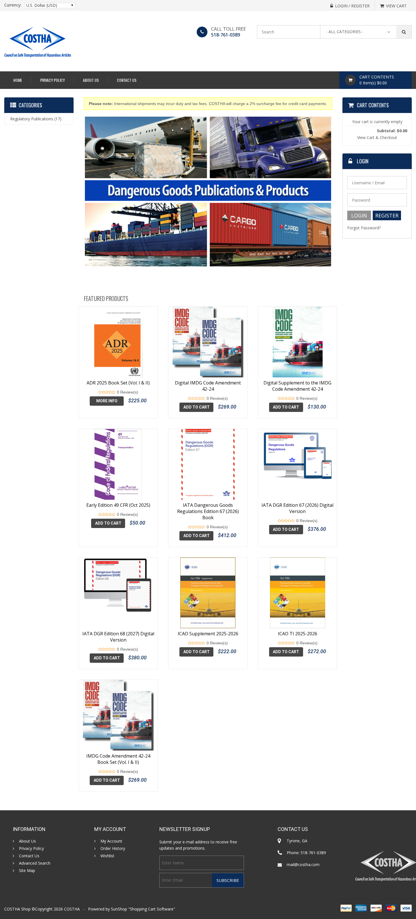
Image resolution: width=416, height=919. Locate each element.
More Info (106, 401)
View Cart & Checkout (377, 137)
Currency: (12, 5)
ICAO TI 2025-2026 (297, 634)
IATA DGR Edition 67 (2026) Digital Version (297, 508)
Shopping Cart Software (151, 909)
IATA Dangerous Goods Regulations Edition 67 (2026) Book (208, 511)
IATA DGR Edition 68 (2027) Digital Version (118, 637)
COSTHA (72, 909)
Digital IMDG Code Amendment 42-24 (208, 386)
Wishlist (107, 856)
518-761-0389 (225, 35)
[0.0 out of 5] (100, 392)
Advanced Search (34, 863)
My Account (111, 841)
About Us (91, 80)
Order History (112, 848)
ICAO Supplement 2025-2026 (208, 634)
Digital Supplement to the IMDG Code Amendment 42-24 (297, 386)
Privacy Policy (52, 80)
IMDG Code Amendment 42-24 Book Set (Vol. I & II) (118, 759)
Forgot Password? (364, 228)
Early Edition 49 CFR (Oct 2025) (118, 505)
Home (17, 80)
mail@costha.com (303, 864)
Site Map (27, 870)
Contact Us (126, 80)
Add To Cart (196, 407)
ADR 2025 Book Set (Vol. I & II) (118, 383)
